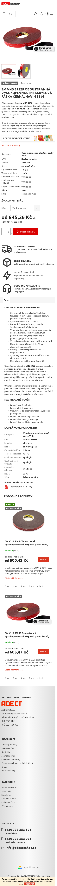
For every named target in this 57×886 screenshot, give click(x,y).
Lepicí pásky (7, 791)
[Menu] (52, 14)
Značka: (26, 83)
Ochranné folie (8, 802)
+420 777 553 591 (18, 829)
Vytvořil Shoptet (31, 867)
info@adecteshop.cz (21, 848)
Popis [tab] (6, 300)
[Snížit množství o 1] (11, 233)
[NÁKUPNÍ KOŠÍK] (47, 14)
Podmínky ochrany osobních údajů (17, 763)
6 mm (15, 586)
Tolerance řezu (8, 748)
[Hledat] (35, 14)
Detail (43, 559)
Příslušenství (7, 806)
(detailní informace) (10, 145)
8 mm (31, 586)
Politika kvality (8, 770)
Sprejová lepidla (8, 798)
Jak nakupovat (8, 755)
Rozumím (30, 884)
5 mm (7, 586)
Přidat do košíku (27, 231)
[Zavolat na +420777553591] (5, 14)
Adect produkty (8, 787)
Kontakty (5, 752)
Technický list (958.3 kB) (21, 486)
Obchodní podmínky (10, 759)
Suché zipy (6, 794)
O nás (4, 766)
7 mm (23, 586)
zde (20, 884)
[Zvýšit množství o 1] (11, 230)
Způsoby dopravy (9, 744)
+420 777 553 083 (18, 839)
